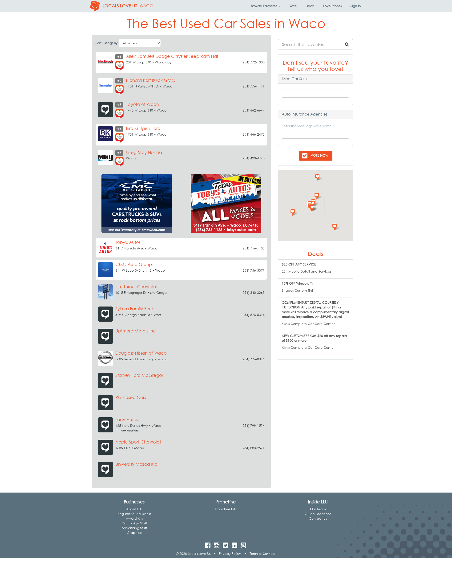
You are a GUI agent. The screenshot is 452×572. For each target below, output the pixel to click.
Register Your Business (134, 514)
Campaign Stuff (134, 523)
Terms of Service (262, 553)
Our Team (318, 509)
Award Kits (134, 518)
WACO (146, 5)
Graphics (134, 533)
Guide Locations (318, 514)
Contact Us (318, 518)
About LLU (134, 509)
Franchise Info (226, 509)
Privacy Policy (230, 553)
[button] (265, 6)
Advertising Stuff (134, 528)
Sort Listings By (107, 43)
